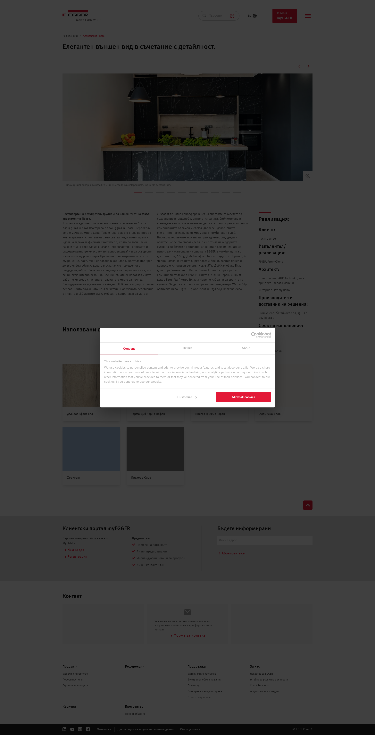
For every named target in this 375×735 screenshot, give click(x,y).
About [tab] (246, 347)
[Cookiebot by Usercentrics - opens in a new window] (254, 335)
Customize (184, 397)
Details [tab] (187, 347)
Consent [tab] (129, 348)
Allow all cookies (243, 397)
